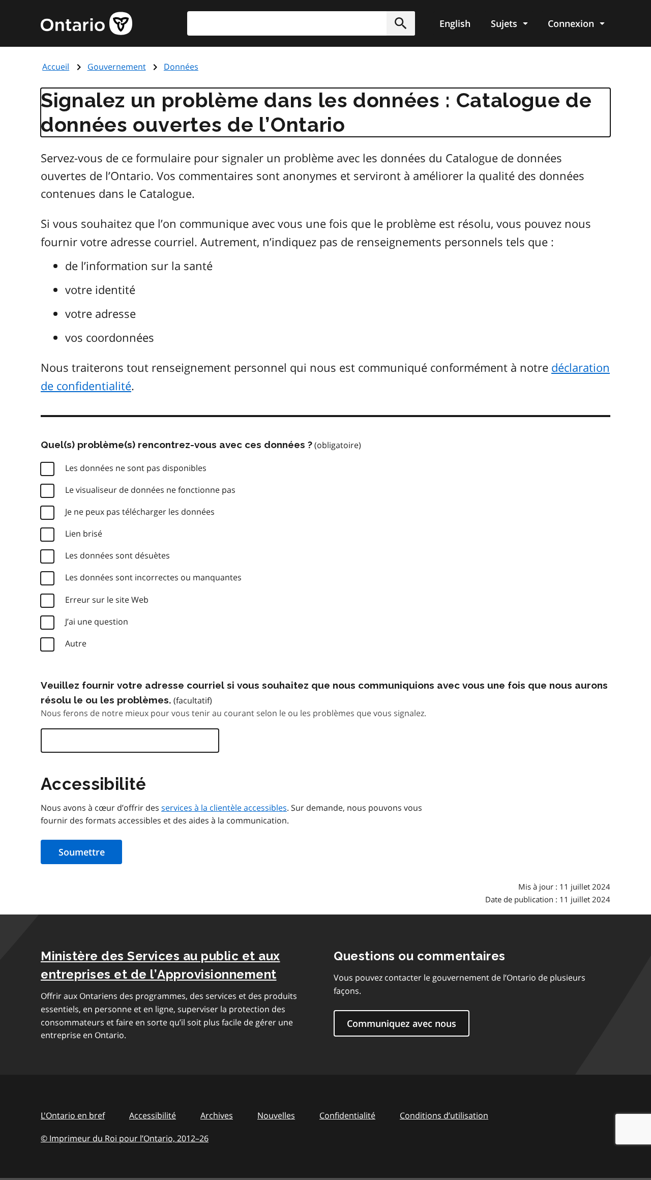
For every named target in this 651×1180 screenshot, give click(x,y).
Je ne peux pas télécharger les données (140, 511)
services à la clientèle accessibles (224, 807)
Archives (216, 1115)
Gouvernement (116, 66)
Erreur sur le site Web (107, 599)
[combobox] (301, 23)
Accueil (55, 66)
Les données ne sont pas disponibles (135, 468)
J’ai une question (96, 621)
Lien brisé (83, 533)
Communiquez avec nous (401, 1023)
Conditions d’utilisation (444, 1115)
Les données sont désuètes (117, 555)
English (454, 23)
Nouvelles (276, 1115)
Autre (75, 643)
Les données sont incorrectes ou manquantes (153, 577)
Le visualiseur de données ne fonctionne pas (150, 489)
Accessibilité (152, 1115)
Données (181, 66)
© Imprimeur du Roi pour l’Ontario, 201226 (125, 1138)
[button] (401, 23)
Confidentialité (347, 1115)
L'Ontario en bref (73, 1115)
